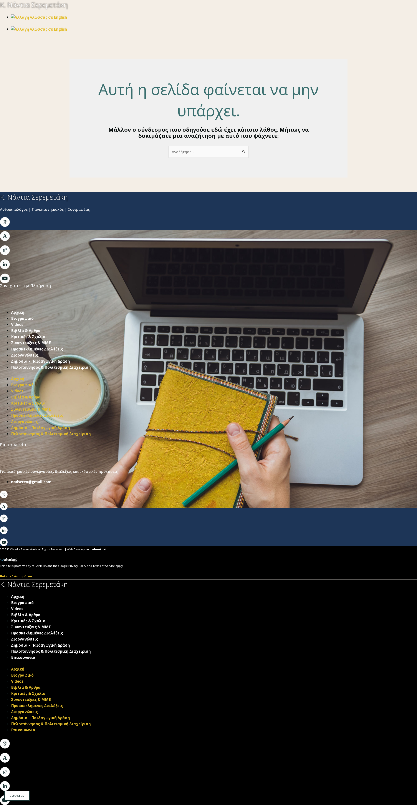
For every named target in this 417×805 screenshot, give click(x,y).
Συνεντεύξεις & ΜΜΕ (31, 342)
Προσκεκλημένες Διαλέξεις (37, 349)
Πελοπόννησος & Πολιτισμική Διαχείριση (51, 367)
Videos (17, 324)
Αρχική (17, 312)
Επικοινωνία (23, 657)
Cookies (17, 796)
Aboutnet (99, 549)
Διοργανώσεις (24, 355)
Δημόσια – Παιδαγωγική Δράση (40, 361)
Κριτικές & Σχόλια (28, 336)
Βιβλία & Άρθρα (26, 330)
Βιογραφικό (22, 318)
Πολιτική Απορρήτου (16, 576)
